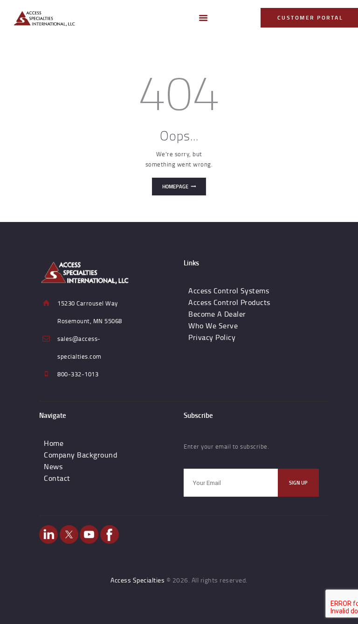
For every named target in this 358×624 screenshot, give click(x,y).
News (53, 466)
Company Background (80, 455)
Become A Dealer (217, 314)
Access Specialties (137, 579)
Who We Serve (213, 325)
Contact (57, 478)
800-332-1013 (77, 374)
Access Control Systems (228, 290)
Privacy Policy (211, 337)
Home (53, 443)
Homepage (175, 186)
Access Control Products (229, 302)
